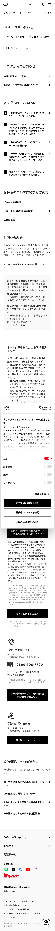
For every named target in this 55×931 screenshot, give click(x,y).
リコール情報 (9, 917)
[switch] (48, 466)
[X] (13, 869)
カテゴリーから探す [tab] (39, 36)
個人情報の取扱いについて (15, 905)
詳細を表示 (40, 493)
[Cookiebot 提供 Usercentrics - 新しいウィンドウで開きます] (38, 408)
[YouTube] (28, 869)
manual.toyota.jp (12, 430)
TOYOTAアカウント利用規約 (16, 909)
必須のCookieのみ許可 (27, 522)
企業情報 (36, 913)
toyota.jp (25, 427)
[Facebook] (20, 869)
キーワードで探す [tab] (15, 36)
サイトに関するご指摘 (27, 613)
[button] (46, 923)
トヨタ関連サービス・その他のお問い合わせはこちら (27, 695)
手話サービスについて (27, 740)
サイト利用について (26, 901)
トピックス (46, 13)
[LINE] (6, 869)
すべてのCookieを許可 (27, 503)
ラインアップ (9, 13)
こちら (35, 287)
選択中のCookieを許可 (27, 512)
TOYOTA (5, 4)
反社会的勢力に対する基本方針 (17, 913)
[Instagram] (35, 869)
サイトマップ (9, 901)
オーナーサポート (27, 13)
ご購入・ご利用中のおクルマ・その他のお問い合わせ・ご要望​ (27, 532)
